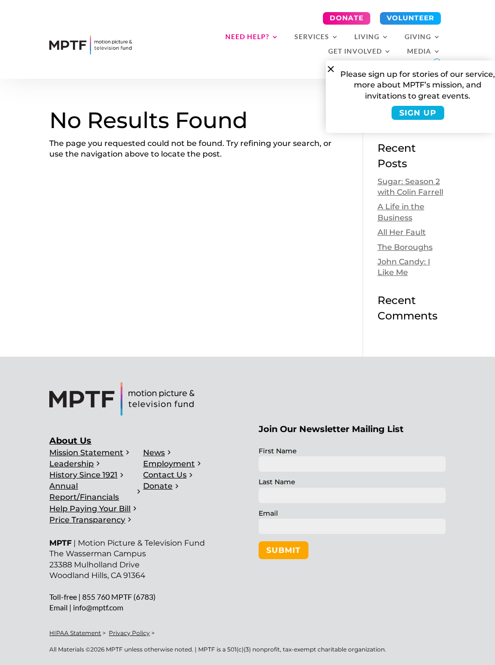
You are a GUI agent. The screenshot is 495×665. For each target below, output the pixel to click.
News (154, 452)
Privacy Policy (129, 632)
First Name (278, 451)
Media (419, 51)
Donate (347, 18)
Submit (283, 550)
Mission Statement (86, 452)
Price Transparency (87, 519)
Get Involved (355, 51)
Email (268, 513)
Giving (418, 37)
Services (311, 37)
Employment (169, 463)
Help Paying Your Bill (90, 508)
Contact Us (165, 474)
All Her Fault (402, 232)
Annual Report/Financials (84, 491)
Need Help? (247, 37)
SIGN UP (418, 112)
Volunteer (410, 18)
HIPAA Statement (75, 632)
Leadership (71, 463)
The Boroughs (405, 247)
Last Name (277, 481)
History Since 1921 (83, 474)
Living (366, 37)
